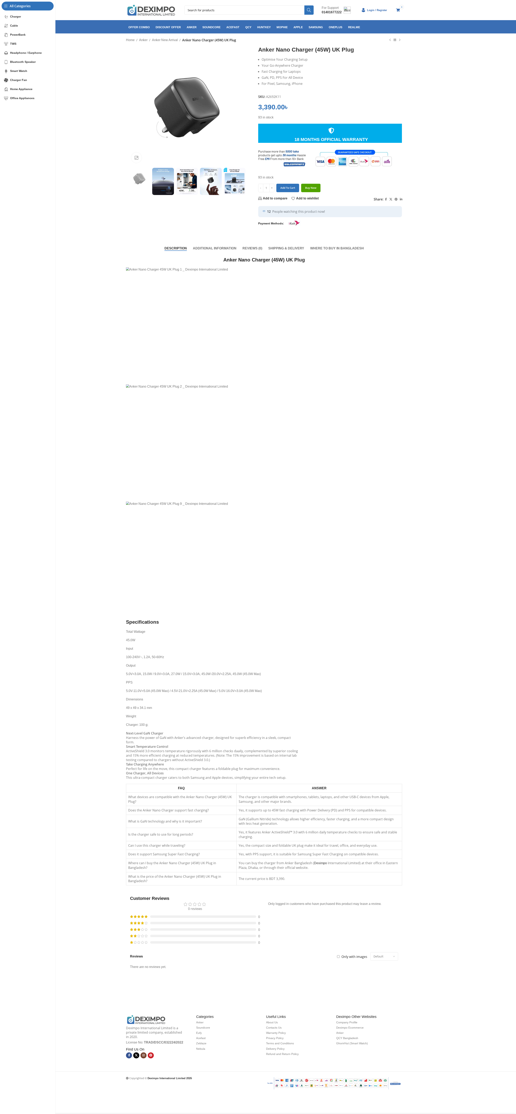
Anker (143, 40)
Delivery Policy (275, 1048)
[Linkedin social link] (401, 199)
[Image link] (146, 1019)
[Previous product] (390, 39)
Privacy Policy (275, 1038)
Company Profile (346, 1022)
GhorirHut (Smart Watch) (352, 1043)
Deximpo (320, 863)
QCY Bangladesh (347, 1038)
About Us (272, 1022)
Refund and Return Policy (282, 1054)
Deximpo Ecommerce (350, 1027)
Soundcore (203, 1027)
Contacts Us (274, 1027)
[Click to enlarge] (136, 157)
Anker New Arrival (165, 40)
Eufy (199, 1032)
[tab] (175, 248)
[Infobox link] (336, 10)
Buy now (310, 188)
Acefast (201, 1038)
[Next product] (399, 39)
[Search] (309, 10)
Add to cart (287, 188)
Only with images (354, 956)
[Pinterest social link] (396, 199)
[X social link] (390, 199)
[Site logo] (151, 9)
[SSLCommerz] (334, 1083)
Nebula (200, 1048)
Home (130, 40)
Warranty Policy (276, 1032)
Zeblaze (201, 1043)
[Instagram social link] (143, 1055)
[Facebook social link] (385, 199)
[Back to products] (394, 39)
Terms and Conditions (280, 1043)
